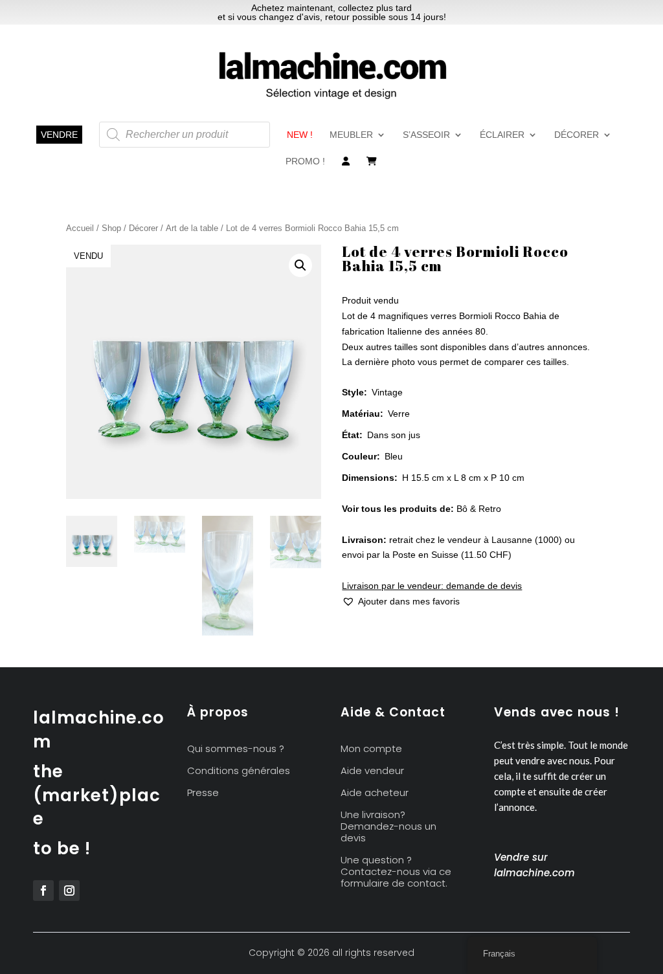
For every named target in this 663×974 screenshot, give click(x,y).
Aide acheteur (375, 793)
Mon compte (371, 749)
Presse (203, 793)
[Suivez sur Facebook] (43, 890)
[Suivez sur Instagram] (69, 890)
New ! (300, 135)
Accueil (80, 228)
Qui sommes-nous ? (235, 749)
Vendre (59, 134)
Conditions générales (238, 771)
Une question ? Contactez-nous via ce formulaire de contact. (396, 872)
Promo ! (305, 161)
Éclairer (502, 135)
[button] (300, 265)
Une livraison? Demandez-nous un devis (388, 827)
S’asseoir (426, 135)
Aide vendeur (372, 771)
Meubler (351, 135)
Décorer (576, 135)
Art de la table (192, 228)
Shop (111, 228)
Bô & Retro (478, 509)
